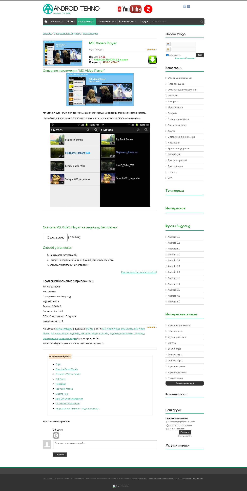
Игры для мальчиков (179, 325)
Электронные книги (178, 119)
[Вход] (56, 435)
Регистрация (190, 58)
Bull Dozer (61, 378)
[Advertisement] (100, 217)
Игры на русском (177, 372)
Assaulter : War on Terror (68, 373)
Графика (172, 113)
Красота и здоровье (179, 148)
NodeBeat (61, 383)
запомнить (175, 55)
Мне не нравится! (177, 429)
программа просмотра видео (60, 338)
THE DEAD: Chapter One (67, 403)
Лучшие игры (175, 354)
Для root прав (175, 166)
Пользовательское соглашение (160, 478)
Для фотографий (177, 160)
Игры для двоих (176, 366)
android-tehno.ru (50, 478)
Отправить (60, 454)
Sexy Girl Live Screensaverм (69, 398)
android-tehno (76, 8)
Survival (172, 342)
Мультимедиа (64, 328)
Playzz (89, 328)
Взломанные (175, 331)
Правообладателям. (183, 478)
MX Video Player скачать (94, 333)
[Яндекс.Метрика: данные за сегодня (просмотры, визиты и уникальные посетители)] (121, 486)
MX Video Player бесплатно (117, 328)
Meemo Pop (62, 393)
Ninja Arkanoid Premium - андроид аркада (77, 408)
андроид (140, 333)
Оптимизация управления (182, 89)
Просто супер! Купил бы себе (182, 422)
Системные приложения (181, 136)
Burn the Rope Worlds (67, 369)
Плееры (172, 172)
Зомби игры (174, 348)
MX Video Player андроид (65, 333)
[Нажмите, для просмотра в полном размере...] (100, 105)
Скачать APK (56, 237)
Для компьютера (177, 125)
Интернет (173, 101)
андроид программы (122, 333)
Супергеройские (177, 337)
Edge (58, 364)
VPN (170, 178)
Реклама (143, 478)
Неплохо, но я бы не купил (181, 425)
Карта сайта (198, 478)
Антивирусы (174, 154)
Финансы (173, 95)
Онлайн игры (175, 360)
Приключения (175, 378)
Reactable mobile (64, 388)
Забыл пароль (180, 58)
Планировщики (176, 83)
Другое (171, 131)
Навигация (174, 142)
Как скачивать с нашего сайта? (139, 272)
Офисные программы (180, 78)
